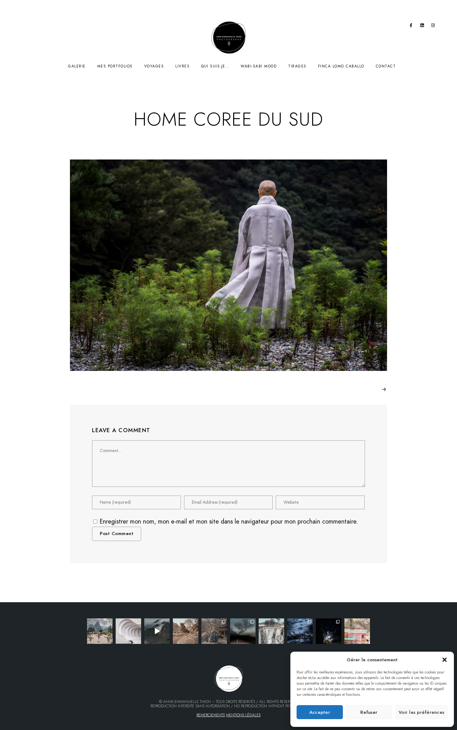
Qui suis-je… (215, 66)
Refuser (368, 712)
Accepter (319, 712)
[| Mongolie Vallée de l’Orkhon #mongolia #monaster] (357, 631)
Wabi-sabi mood (259, 66)
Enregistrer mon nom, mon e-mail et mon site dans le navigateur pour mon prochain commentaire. (228, 521)
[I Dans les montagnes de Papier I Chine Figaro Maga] (100, 631)
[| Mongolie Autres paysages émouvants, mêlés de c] (271, 631)
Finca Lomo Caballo (341, 66)
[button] (444, 660)
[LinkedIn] (422, 26)
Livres (182, 66)
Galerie (77, 66)
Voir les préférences (421, 712)
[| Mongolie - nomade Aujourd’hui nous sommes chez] (185, 631)
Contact (386, 66)
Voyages (154, 66)
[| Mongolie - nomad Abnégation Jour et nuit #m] (328, 631)
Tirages (297, 66)
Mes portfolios (115, 66)
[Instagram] (433, 26)
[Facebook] (411, 26)
